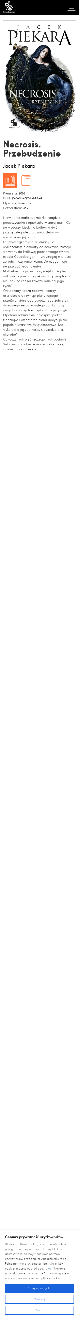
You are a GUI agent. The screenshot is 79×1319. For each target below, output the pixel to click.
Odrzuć (40, 1310)
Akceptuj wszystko (39, 1288)
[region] (39, 1274)
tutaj (48, 1268)
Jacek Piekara (19, 166)
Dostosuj (39, 1299)
